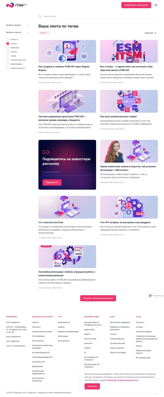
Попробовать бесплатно (136, 5)
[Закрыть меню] (156, 5)
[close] (162, 295)
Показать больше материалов (98, 298)
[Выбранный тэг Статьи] (44, 33)
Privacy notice (157, 295)
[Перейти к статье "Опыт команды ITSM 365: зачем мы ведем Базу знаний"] (129, 159)
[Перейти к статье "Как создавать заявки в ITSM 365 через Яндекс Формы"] (67, 59)
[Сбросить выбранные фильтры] (150, 33)
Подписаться (52, 182)
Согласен (92, 386)
